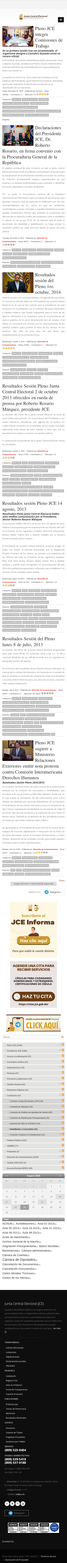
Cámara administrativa (49, 611)
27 (7, 1186)
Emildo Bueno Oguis (35, 730)
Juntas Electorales (18, 370)
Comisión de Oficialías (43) (21, 1107)
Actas (25, 463)
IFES (36, 722)
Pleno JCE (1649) (14, 1045)
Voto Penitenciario (43, 266)
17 (7, 1202)
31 (42, 1186)
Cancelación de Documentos (21, 1264)
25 (16, 1207)
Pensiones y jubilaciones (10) (19, 1079)
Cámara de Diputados (30, 611)
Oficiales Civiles (41, 607)
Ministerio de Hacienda (11, 726)
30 (33, 1186)
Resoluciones (34, 590)
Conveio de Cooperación (31, 726)
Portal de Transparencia (16, 1389)
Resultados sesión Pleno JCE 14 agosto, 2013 (32, 506)
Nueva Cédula (26, 615)
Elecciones (7, 254)
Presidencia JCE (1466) (17, 1051)
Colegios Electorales (11, 373)
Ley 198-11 (48, 487)
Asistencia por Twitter (15, 1441)
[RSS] (63, 1044)
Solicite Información (15, 1347)
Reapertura (33, 618)
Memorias (10, 1413)
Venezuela (28, 722)
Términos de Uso (48, 1556)
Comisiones (43, 99)
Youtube (23, 1503)
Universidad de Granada (52, 475)
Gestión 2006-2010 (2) (16, 1163)
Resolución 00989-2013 (12, 622)
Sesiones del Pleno (30, 99)
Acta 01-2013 (47, 1223)
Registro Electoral (20, 254)
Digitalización (8, 874)
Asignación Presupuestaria (20, 1246)
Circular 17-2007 (32, 626)
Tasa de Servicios (29, 630)
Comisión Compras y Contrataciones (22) (27, 1135)
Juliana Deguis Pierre (29, 479)
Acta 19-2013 (46, 495)
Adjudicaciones (12, 1356)
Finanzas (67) (13, 1073)
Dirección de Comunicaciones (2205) (23, 1157)
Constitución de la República (21, 475)
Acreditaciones (8, 495)
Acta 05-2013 (22, 495)
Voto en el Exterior (14, 1385)
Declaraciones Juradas (16, 1361)
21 (42, 1202)
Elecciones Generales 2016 (29, 377)
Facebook (7, 1503)
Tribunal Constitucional (11, 483)
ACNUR (46, 615)
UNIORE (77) (12, 1146)
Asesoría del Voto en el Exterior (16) (25, 1124)
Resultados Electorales (16, 1418)
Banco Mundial (49, 1246)
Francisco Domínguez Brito (52, 262)
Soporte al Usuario (14, 1394)
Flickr (17, 1503)
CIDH (23, 715)
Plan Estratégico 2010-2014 (13, 626)
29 (25, 1186)
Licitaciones (11, 1352)
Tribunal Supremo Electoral (36, 719)
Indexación (19, 874)
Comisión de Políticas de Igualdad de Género (20, 107)
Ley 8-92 (37, 615)
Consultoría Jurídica (45, 250)
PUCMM (38, 475)
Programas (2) (13, 1151)
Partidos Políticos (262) (17, 1140)
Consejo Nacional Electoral (13, 719)
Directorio (10, 1428)
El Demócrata (12, 1404)
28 (16, 1186)
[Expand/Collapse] (60, 1044)
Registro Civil (8, 467)
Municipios (39, 373)
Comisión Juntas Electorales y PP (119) (26, 1101)
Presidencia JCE (29, 250)
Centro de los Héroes (16, 1277)
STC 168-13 (42, 370)
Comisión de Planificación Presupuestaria (18, 111)
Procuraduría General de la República (25, 262)
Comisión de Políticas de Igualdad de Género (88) (31, 1112)
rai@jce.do (20, 1494)
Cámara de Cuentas (16, 1255)
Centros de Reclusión (26, 266)
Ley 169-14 (31, 370)
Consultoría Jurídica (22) (17, 1062)
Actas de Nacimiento (11, 615)
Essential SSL (8, 1541)
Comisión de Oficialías (39, 103)
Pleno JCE (16, 99)
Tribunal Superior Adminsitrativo (15, 734)
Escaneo (55, 870)
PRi (53, 734)
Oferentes (10, 1365)
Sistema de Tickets (14, 1432)
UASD (5, 479)
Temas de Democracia (16, 1409)
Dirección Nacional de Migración (38, 874)
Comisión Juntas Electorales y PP (16, 103)
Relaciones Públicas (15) (17, 1090)
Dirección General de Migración (15, 491)
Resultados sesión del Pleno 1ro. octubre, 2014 (48, 283)
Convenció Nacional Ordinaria (14, 730)
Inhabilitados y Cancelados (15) (24, 1129)
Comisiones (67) (14, 1096)
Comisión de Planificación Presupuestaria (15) (29, 1118)
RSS (63, 881)
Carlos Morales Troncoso (19, 1273)
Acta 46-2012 (53, 622)
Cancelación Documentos (19, 1268)
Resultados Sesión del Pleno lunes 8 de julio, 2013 (28, 641)
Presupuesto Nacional (53, 373)
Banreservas (11, 1250)
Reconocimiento (27, 373)
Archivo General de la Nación (52, 722)
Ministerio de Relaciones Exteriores (40, 715)
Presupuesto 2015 (10, 377)
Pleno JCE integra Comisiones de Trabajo (49, 37)
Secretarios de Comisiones (39, 734)
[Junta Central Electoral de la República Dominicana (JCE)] (33, 16)
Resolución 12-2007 (48, 626)
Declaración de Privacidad (16, 1559)
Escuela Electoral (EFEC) (37, 471)
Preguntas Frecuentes (15, 1437)
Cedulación (59, 250)
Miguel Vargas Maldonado (12, 722)
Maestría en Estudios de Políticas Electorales (46, 491)
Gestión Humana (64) (16, 1084)
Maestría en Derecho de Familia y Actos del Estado (22, 487)
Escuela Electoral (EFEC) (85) (19, 1168)
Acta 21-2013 (34, 495)
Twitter (12, 1503)
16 (60, 1197)
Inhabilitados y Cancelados (13, 115)
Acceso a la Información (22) (19, 1056)
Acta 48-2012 (28, 622)
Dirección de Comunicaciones (37, 115)
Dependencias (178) (15, 1068)
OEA (13, 870)
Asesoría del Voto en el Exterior (48, 111)
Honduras (15, 715)
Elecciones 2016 (9, 266)
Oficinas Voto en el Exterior (50, 618)
